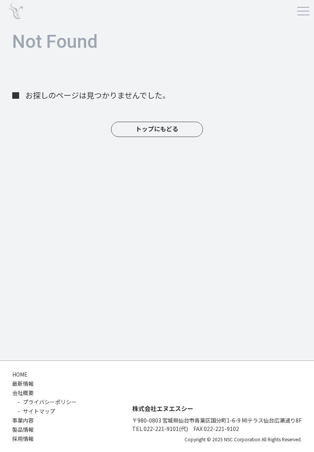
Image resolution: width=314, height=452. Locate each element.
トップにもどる (157, 129)
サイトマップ (39, 411)
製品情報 (23, 429)
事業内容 (23, 420)
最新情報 (23, 383)
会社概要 (23, 393)
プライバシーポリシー (50, 402)
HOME (20, 374)
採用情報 (23, 438)
